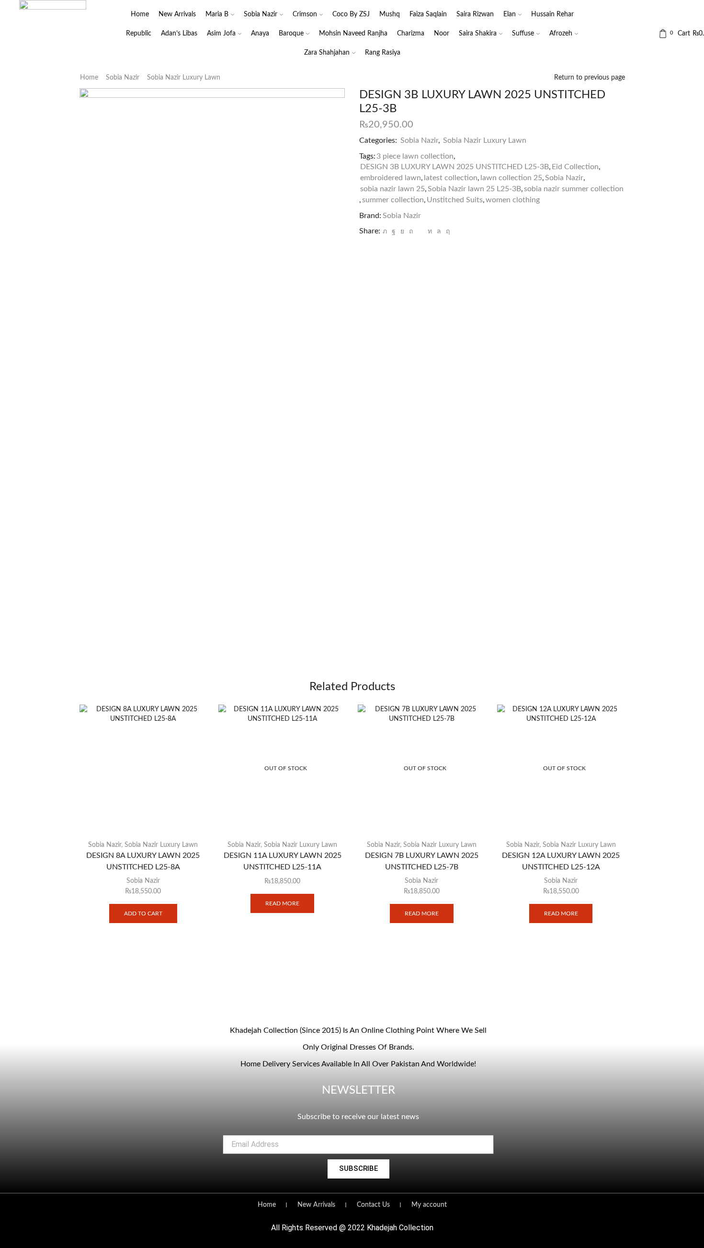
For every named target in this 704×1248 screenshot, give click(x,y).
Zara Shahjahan (327, 52)
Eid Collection (575, 167)
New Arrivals (177, 14)
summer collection (393, 200)
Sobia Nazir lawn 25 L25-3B (474, 189)
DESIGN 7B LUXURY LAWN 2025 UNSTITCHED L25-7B (421, 861)
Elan (509, 14)
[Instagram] (338, 1004)
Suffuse (523, 33)
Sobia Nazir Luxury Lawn (183, 77)
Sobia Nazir (260, 14)
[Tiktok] (377, 1004)
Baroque (291, 33)
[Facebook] (393, 231)
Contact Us (373, 1205)
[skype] (446, 231)
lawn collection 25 (511, 178)
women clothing (513, 200)
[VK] (402, 231)
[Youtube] (358, 1004)
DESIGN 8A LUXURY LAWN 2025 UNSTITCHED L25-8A (143, 861)
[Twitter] (384, 231)
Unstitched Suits (455, 200)
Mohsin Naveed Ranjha (353, 33)
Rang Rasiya (382, 52)
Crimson (305, 14)
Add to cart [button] (143, 913)
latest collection (450, 178)
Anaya (260, 33)
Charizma (410, 33)
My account (429, 1205)
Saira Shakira (478, 33)
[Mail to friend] (420, 231)
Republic (138, 33)
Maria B (216, 14)
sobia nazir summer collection (574, 189)
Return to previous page (589, 77)
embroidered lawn (390, 178)
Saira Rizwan (475, 14)
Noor (441, 33)
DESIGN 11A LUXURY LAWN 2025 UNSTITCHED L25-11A (282, 861)
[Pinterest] (411, 231)
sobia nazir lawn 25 (392, 189)
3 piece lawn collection (415, 156)
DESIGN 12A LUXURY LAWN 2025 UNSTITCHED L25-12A (561, 861)
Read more (282, 903)
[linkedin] (429, 231)
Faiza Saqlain (428, 14)
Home (140, 14)
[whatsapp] (438, 231)
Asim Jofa (221, 33)
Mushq (389, 14)
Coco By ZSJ (351, 14)
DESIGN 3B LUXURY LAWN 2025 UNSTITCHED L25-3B (454, 167)
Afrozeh (560, 33)
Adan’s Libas (179, 33)
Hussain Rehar (552, 14)
